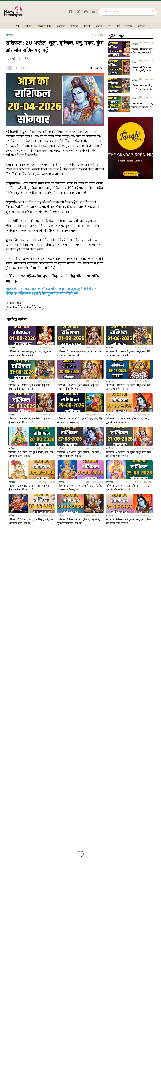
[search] (153, 11)
